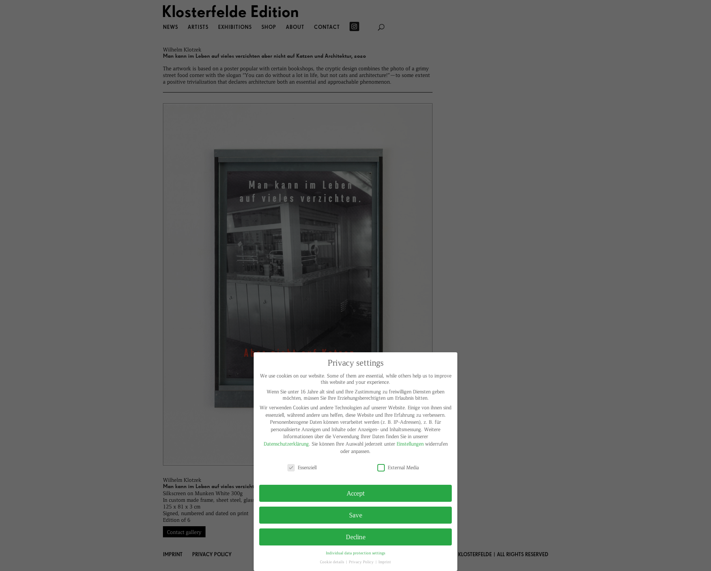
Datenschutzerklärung (286, 443)
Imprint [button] (384, 561)
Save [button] (355, 515)
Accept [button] (356, 493)
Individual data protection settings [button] (355, 552)
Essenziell (307, 467)
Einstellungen (410, 443)
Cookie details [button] (332, 561)
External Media (403, 467)
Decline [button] (355, 537)
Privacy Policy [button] (362, 561)
